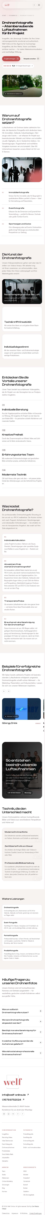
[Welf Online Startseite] (7, 5)
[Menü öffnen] (39, 5)
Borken (25, 1188)
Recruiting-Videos (7, 1137)
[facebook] (18, 1114)
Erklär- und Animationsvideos (31, 1147)
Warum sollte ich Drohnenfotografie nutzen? (15, 1011)
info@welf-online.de (14, 1094)
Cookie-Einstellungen (35, 1213)
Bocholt (25, 1185)
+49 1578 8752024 (14, 793)
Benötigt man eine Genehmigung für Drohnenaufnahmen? (19, 1032)
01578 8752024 (11, 1099)
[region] (22, 715)
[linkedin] (8, 1114)
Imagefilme (5, 1134)
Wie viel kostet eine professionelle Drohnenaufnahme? (18, 1053)
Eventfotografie (27, 1137)
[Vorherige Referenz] (4, 691)
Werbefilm (5, 1161)
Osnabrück (26, 1181)
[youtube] (13, 1114)
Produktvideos (6, 1151)
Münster (25, 1174)
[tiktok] (22, 1114)
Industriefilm (5, 1157)
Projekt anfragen (9, 59)
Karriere (4, 1191)
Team (3, 1171)
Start (4, 15)
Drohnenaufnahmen (8, 1147)
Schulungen (5, 1185)
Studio (4, 1174)
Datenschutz (6, 1213)
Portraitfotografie (28, 1144)
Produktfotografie (28, 1134)
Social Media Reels (7, 1154)
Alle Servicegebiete (28, 1195)
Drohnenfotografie (28, 1141)
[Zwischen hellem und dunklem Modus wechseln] (34, 5)
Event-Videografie (7, 1144)
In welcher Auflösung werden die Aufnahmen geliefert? (17, 1042)
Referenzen (5, 1178)
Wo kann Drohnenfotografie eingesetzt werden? (15, 1021)
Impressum (15, 1213)
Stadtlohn (26, 1191)
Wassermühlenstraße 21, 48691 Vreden (16, 1106)
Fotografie (13, 15)
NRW (25, 1171)
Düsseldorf (26, 1178)
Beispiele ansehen (30, 59)
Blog (3, 1188)
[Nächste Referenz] (8, 691)
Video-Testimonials (7, 1141)
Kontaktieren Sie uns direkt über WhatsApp (17, 1110)
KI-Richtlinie (23, 1213)
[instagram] (4, 1114)
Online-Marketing (7, 1181)
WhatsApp (27, 793)
